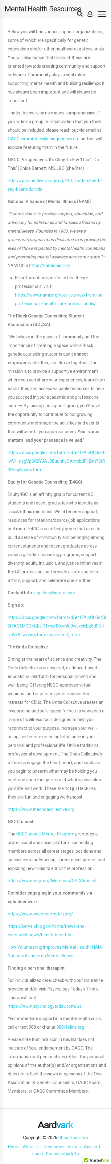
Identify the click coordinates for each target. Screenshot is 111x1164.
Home (14, 1147)
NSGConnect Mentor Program (45, 833)
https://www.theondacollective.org (41, 809)
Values (74, 1147)
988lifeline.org (70, 1027)
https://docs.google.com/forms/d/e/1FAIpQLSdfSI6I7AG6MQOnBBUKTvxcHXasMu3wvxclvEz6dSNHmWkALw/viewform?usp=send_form (57, 626)
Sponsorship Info (62, 1154)
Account (92, 1147)
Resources (54, 1147)
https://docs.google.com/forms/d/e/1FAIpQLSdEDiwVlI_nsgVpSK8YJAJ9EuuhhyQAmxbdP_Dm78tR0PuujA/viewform (57, 461)
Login (37, 1154)
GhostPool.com (73, 1137)
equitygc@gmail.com (54, 592)
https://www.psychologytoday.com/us (44, 1006)
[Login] (90, 14)
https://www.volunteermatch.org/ (40, 913)
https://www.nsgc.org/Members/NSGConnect (52, 880)
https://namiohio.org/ (50, 265)
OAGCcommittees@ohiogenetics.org (44, 138)
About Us (32, 1147)
